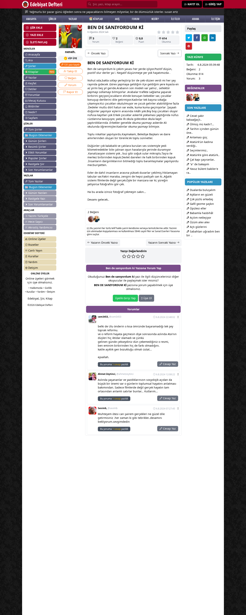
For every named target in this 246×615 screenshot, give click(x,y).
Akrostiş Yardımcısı (40, 227)
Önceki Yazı (98, 53)
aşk (153, 134)
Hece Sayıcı (35, 221)
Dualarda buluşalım (202, 190)
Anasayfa (34, 54)
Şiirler (32, 66)
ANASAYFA (31, 19)
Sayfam (33, 118)
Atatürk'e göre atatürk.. (204, 155)
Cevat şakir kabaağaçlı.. (195, 117)
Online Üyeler (37, 239)
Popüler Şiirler (37, 158)
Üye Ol (147, 298)
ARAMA (195, 19)
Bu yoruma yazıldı (114, 364)
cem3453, (109, 316)
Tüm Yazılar (35, 181)
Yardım (32, 262)
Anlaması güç (198, 137)
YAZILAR (72, 19)
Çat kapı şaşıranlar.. (202, 159)
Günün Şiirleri (37, 141)
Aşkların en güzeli (201, 194)
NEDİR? (155, 19)
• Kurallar (30, 291)
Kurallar (33, 256)
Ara (30, 60)
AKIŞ (117, 19)
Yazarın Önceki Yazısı (104, 242)
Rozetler (33, 244)
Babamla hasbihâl (201, 213)
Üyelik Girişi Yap (125, 298)
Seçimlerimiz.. (198, 150)
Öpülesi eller (197, 208)
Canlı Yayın (35, 250)
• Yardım (40, 291)
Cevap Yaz (169, 364)
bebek (147, 96)
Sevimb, (107, 408)
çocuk (164, 96)
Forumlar (34, 95)
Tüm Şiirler (35, 129)
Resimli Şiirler (37, 147)
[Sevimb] (91, 219)
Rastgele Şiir (36, 164)
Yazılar (32, 77)
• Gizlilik (47, 288)
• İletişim (50, 291)
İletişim (33, 268)
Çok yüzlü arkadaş (201, 199)
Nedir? (32, 112)
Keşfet (32, 83)
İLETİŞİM (215, 19)
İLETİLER (175, 19)
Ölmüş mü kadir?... (201, 124)
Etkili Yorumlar (37, 152)
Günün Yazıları (37, 193)
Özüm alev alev (199, 222)
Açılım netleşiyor (200, 217)
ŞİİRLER (52, 19)
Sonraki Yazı (168, 53)
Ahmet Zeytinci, (116, 374)
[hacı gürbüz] (96, 219)
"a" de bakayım (199, 164)
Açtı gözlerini (198, 227)
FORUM (135, 19)
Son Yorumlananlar (40, 170)
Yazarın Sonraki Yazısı (162, 242)
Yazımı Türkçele (38, 216)
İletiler (32, 89)
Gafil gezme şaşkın (201, 204)
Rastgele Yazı (36, 198)
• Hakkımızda (35, 288)
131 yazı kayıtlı (71, 64)
